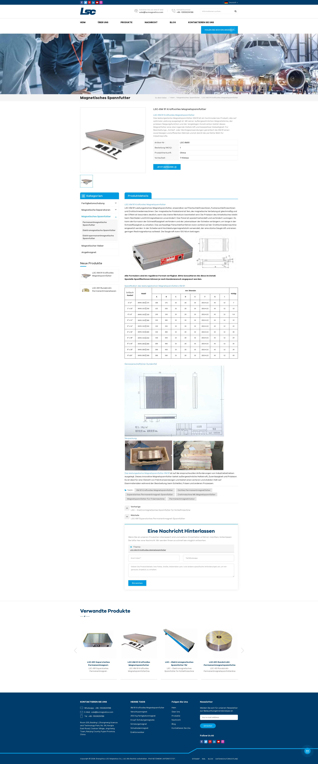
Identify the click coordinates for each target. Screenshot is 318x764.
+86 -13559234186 (185, 12)
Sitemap (195, 759)
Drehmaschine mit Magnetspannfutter (196, 494)
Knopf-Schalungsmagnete (142, 720)
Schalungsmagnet (139, 724)
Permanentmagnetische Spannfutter (95, 223)
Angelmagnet (88, 252)
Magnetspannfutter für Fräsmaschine (145, 499)
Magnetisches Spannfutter (188, 98)
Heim (82, 22)
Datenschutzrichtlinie (227, 759)
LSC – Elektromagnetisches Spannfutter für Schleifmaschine (139, 663)
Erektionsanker (137, 732)
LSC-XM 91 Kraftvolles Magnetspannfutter (148, 550)
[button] (242, 650)
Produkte (126, 22)
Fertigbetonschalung (92, 203)
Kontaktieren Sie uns (201, 22)
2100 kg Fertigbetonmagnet (143, 716)
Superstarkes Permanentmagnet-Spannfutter (150, 494)
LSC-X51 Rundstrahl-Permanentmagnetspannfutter (104, 289)
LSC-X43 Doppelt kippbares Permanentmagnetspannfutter (219, 663)
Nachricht (151, 22)
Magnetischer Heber (92, 245)
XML (204, 759)
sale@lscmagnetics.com (151, 12)
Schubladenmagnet (139, 728)
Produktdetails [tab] (138, 195)
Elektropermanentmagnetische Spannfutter (98, 236)
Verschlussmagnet (139, 712)
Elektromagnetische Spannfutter (99, 230)
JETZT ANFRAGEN (165, 167)
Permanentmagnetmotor (182, 499)
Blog (173, 22)
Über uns (103, 22)
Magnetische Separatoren (95, 209)
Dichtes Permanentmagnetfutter (194, 490)
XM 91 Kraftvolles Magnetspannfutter (154, 490)
